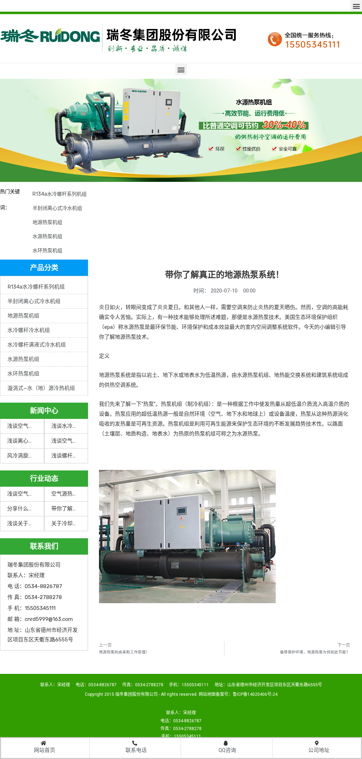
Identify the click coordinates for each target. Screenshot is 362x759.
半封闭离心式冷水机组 (57, 208)
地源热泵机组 (47, 222)
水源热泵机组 (47, 236)
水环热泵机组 (47, 251)
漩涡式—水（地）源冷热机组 (41, 388)
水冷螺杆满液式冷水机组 (36, 345)
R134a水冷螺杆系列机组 (60, 194)
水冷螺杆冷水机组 (28, 330)
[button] (356, 6)
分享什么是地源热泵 (31, 508)
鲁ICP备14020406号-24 (255, 694)
